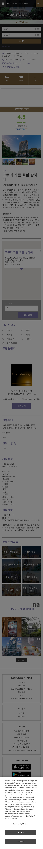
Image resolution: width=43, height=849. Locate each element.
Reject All (20, 833)
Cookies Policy (28, 816)
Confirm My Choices (21, 824)
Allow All (20, 841)
